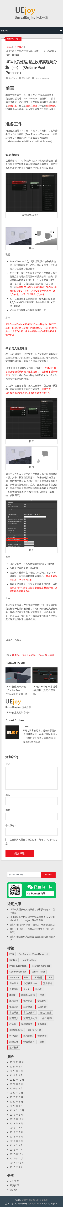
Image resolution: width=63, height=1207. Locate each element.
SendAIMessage (17, 971)
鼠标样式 (13, 1047)
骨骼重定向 (29, 1041)
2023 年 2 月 (16, 1071)
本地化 (12, 995)
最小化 (38, 989)
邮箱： (8, 810)
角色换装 (42, 1024)
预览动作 (42, 1035)
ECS (11, 954)
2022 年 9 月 (16, 1084)
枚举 (42, 995)
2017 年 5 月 (16, 1167)
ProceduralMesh (17, 965)
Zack (14, 78)
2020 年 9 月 (16, 1092)
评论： (8, 764)
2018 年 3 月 (16, 1141)
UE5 (49, 977)
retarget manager (41, 965)
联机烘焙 (42, 1006)
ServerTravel (38, 971)
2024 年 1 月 (16, 1066)
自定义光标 (29, 1012)
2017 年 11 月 (17, 1158)
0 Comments (42, 78)
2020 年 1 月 (16, 1106)
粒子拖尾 (27, 1006)
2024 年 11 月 (17, 1062)
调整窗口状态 (16, 1030)
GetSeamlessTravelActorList (33, 954)
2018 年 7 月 (16, 1127)
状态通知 (42, 1000)
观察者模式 (26, 1024)
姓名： (8, 794)
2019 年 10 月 (17, 1110)
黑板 (42, 1041)
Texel (40, 655)
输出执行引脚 (35, 1030)
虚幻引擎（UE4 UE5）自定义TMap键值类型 (32, 924)
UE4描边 (49, 655)
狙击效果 (13, 1006)
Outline (16, 655)
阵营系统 (27, 1035)
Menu (4, 30)
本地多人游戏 (28, 995)
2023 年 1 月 (16, 1075)
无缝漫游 (13, 989)
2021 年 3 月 (16, 1088)
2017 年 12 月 (17, 1154)
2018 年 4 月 (16, 1136)
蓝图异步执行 (30, 1018)
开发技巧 (19, 47)
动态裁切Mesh (30, 983)
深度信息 (27, 1000)
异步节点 (47, 983)
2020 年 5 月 (16, 1101)
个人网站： (11, 825)
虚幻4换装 (47, 1018)
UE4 (26, 977)
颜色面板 (13, 1041)
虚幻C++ (14, 1189)
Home (8, 47)
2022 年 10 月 (17, 1079)
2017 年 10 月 (17, 1162)
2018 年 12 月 (17, 1119)
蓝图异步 (13, 1018)
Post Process (28, 655)
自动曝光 (13, 1012)
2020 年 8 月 (16, 1097)
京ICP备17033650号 (16, 1203)
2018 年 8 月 (16, 1123)
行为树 (12, 1024)
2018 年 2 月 (16, 1145)
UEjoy (18, 1199)
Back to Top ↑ (50, 1203)
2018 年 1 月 (16, 1149)
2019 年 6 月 (16, 1114)
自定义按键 (45, 1012)
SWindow (14, 977)
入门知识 (14, 1181)
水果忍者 (13, 1000)
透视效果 (13, 1035)
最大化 (26, 989)
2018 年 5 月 (16, 1132)
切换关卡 (13, 983)
